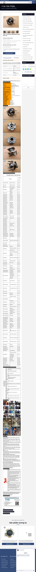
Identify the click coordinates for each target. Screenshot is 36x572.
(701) (25, 46)
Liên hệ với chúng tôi (4, 564)
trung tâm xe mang (6, 513)
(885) (26, 40)
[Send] (33, 570)
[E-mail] (28, 69)
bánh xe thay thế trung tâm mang (9, 511)
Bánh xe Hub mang (13, 8)
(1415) (27, 38)
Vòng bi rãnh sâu (12, 560)
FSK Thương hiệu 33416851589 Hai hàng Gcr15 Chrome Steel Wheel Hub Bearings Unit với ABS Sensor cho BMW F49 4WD (9, 541)
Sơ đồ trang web (3, 565)
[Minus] (33, 550)
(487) (28, 23)
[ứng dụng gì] (26, 69)
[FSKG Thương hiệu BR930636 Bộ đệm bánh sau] (11, 22)
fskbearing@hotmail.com (5, 0)
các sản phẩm (7, 8)
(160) (27, 48)
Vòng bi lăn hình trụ (13, 565)
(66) (26, 50)
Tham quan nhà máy (4, 560)
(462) (26, 33)
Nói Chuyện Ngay (28, 71)
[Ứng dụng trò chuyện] (23, 69)
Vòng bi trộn (12, 567)
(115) (28, 29)
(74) (27, 31)
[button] (18, 31)
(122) (28, 36)
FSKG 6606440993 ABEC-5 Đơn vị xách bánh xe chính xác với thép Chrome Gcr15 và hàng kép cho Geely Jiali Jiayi (26, 541)
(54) (26, 27)
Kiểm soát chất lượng (4, 562)
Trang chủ (3, 8)
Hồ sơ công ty (3, 559)
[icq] (30, 69)
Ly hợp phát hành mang (13, 564)
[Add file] (17, 570)
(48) (26, 44)
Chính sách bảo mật (4, 567)
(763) (28, 42)
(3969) (27, 25)
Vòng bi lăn (12, 559)
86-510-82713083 (32, 0)
